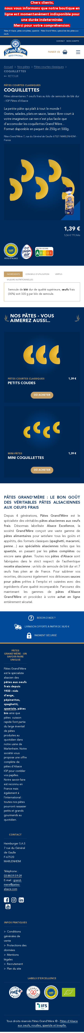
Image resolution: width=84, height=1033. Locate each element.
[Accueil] (15, 48)
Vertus (58, 274)
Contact (60, 41)
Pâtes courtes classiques (49, 67)
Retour (13, 76)
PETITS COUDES (21, 383)
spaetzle (10, 708)
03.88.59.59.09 (13, 875)
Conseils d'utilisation (37, 274)
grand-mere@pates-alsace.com (13, 885)
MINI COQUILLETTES (26, 458)
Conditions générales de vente (12, 936)
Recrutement (15, 964)
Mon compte (72, 41)
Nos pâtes (23, 67)
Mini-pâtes (15, 453)
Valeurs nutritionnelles (20, 280)
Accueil (8, 67)
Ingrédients (13, 274)
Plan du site (14, 968)
